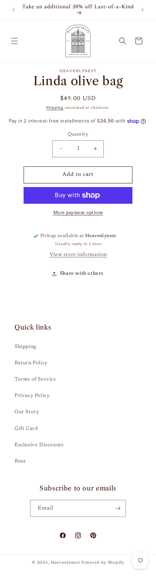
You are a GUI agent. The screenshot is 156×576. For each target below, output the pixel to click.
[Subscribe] (118, 508)
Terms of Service (35, 379)
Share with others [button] (81, 273)
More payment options (78, 213)
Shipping (54, 108)
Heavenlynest (65, 563)
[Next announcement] (143, 10)
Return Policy (31, 363)
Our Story (27, 412)
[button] (14, 41)
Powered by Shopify (102, 563)
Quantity (78, 134)
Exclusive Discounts (39, 445)
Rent (20, 461)
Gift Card (26, 428)
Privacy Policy (32, 395)
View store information (78, 254)
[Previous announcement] (13, 10)
